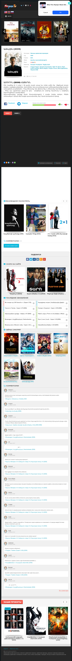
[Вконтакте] (21, 5)
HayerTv (6, 648)
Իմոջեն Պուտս (52, 68)
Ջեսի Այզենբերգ (62, 68)
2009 (31, 55)
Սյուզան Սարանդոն (46, 66)
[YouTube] (30, 5)
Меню (9, 16)
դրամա (32, 60)
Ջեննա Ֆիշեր (44, 68)
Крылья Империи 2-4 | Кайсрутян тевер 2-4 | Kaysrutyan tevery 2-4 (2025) (26, 461)
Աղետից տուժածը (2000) (13, 411)
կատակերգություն (41, 60)
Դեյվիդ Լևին (46, 64)
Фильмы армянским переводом (39, 53)
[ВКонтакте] (4, 162)
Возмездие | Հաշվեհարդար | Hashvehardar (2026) (20, 437)
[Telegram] (26, 5)
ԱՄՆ (31, 57)
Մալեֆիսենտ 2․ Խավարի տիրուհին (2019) (19, 562)
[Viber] (13, 162)
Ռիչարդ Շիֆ (34, 69)
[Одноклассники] (6, 162)
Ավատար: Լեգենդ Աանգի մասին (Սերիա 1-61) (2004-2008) (24, 425)
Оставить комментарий (11, 245)
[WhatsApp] (15, 162)
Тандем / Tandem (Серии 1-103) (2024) (16, 550)
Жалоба (58, 163)
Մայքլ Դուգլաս (34, 66)
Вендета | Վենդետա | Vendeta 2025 (16, 399)
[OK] (28, 5)
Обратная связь (14, 648)
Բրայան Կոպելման (36, 64)
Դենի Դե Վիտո (56, 66)
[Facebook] (24, 5)
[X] (11, 162)
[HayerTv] (10, 6)
